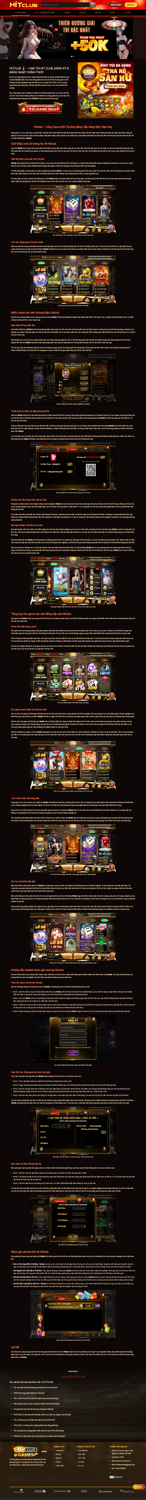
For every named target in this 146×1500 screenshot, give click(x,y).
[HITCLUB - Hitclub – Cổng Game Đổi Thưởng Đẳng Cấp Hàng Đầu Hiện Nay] (23, 5)
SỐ (59, 1462)
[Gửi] (93, 4)
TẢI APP (81, 1462)
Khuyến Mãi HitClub (44, 12)
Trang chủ (20, 12)
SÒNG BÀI (59, 1451)
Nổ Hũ (97, 12)
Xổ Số (112, 12)
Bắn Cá (82, 12)
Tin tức (127, 12)
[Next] (140, 37)
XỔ (57, 1462)
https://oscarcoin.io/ (123, 1461)
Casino (66, 12)
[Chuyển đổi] (11, 1387)
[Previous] (6, 37)
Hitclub (44, 1451)
